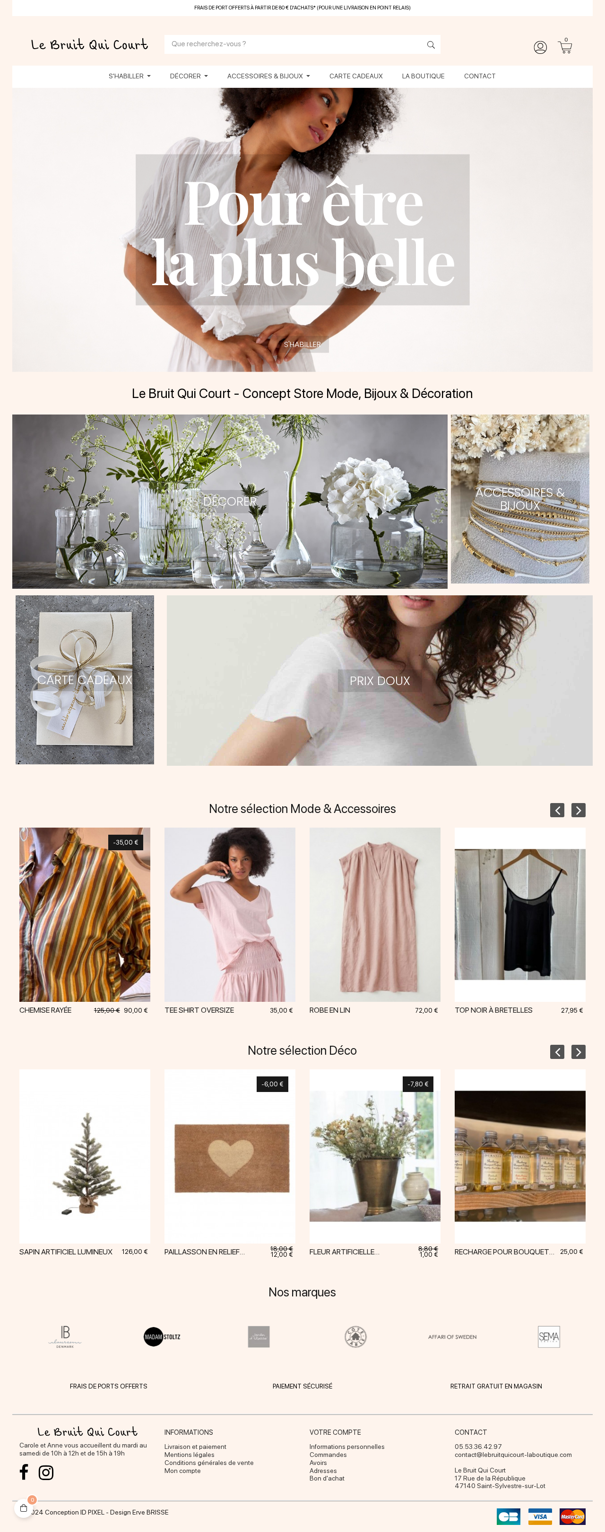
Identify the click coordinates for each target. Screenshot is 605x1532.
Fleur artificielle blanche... (342, 1253)
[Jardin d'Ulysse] (259, 1336)
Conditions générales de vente (209, 1462)
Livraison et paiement (195, 1446)
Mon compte (182, 1470)
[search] (429, 45)
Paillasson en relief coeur (202, 1253)
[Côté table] (356, 1336)
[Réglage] (540, 47)
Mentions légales (189, 1454)
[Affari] (452, 1336)
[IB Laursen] (65, 1336)
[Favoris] (108, 931)
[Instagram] (46, 1472)
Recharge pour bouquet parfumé (502, 1253)
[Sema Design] (549, 1336)
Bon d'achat (327, 1478)
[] (84, 931)
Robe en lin (330, 1010)
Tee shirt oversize (199, 1010)
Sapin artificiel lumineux (65, 1251)
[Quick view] (61, 931)
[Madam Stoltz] (162, 1336)
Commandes (328, 1454)
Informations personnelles (347, 1446)
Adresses (323, 1470)
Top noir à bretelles (494, 1010)
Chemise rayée (45, 1010)
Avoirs (318, 1462)
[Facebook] (24, 1472)
